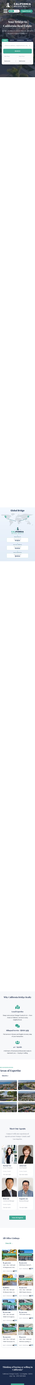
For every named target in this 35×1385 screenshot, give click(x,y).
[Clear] (30, 45)
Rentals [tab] (29, 40)
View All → (5, 1075)
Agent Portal (26, 11)
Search (17, 51)
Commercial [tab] (20, 40)
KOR (17, 11)
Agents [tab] (12, 40)
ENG (11, 11)
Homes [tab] (5, 40)
